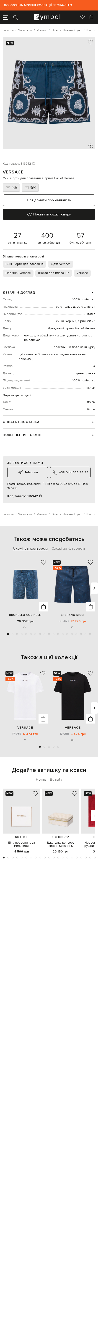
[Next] (94, 588)
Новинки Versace (18, 273)
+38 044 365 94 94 (73, 472)
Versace (13, 172)
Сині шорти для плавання (24, 264)
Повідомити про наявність (49, 200)
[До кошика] (43, 606)
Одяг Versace (61, 264)
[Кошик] (91, 17)
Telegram (31, 472)
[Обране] (82, 17)
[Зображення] (90, 145)
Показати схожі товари (52, 214)
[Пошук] (15, 17)
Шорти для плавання (53, 273)
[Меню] (5, 17)
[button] (8, 634)
